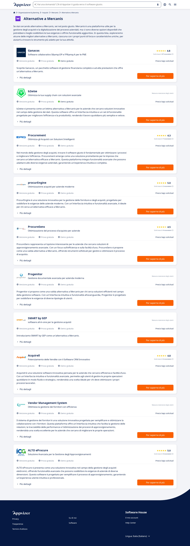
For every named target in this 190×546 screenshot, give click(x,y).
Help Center (130, 522)
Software (73, 523)
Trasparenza (17, 524)
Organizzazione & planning (28, 12)
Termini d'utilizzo (19, 529)
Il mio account (131, 517)
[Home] (14, 12)
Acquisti (45, 12)
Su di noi (73, 517)
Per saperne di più (155, 75)
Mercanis (54, 12)
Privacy (15, 519)
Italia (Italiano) (140, 536)
